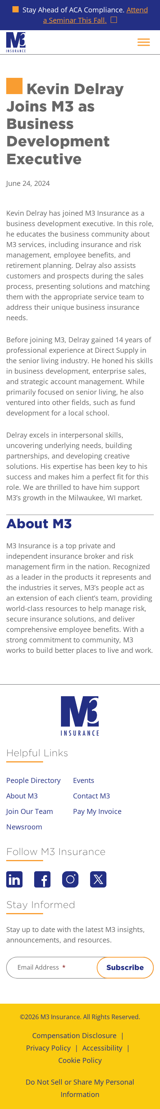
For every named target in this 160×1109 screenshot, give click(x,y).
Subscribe (125, 967)
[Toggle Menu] (143, 42)
